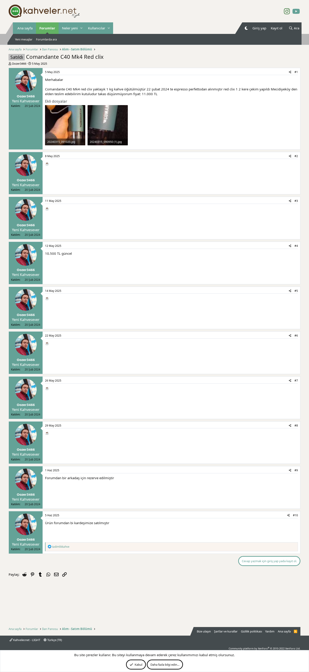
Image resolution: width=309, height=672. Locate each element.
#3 (296, 201)
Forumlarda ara (46, 39)
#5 (296, 291)
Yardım (269, 631)
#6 (296, 335)
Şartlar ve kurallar (226, 631)
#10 (295, 515)
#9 (296, 470)
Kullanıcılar (96, 28)
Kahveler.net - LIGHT (26, 640)
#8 (296, 425)
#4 (296, 246)
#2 (296, 156)
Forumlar (47, 28)
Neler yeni (70, 28)
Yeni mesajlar (23, 39)
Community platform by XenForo (264, 648)
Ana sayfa (25, 28)
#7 (296, 380)
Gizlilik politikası (251, 631)
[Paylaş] (290, 72)
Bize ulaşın (204, 631)
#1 (296, 72)
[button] (81, 28)
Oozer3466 (19, 63)
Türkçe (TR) (54, 640)
